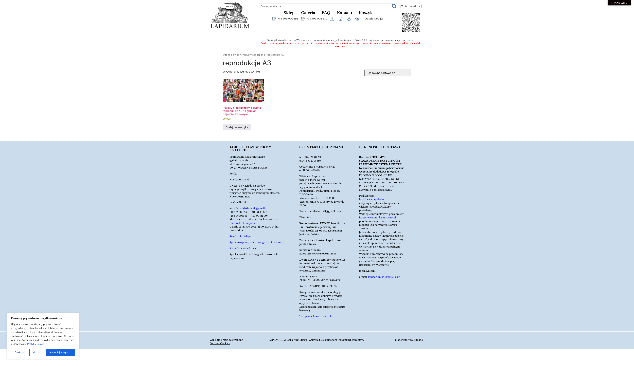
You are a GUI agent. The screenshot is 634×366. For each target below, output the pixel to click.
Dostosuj (19, 352)
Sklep (289, 13)
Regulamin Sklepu (240, 236)
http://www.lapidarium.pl (374, 199)
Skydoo (418, 339)
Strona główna (231, 54)
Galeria (308, 13)
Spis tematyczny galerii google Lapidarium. (255, 242)
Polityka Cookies (220, 343)
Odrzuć (37, 352)
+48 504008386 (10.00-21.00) (248, 215)
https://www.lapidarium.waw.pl (377, 217)
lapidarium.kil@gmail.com (325, 211)
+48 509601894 (312, 157)
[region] (43, 336)
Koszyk (366, 13)
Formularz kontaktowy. (243, 248)
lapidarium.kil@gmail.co (253, 208)
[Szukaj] (394, 6)
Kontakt (344, 13)
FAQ (326, 13)
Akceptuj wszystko (60, 352)
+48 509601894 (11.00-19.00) (248, 212)
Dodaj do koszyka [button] (237, 127)
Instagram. (249, 223)
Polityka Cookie (35, 344)
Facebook (235, 223)
